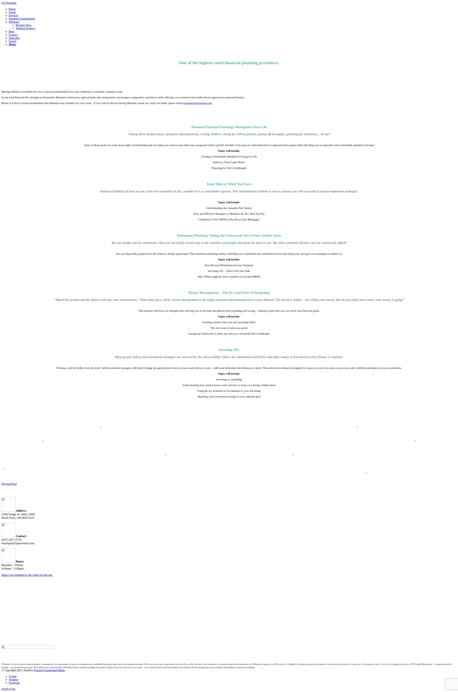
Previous (6, 483)
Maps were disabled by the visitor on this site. (27, 575)
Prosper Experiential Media (49, 670)
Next (14, 483)
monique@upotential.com (197, 103)
